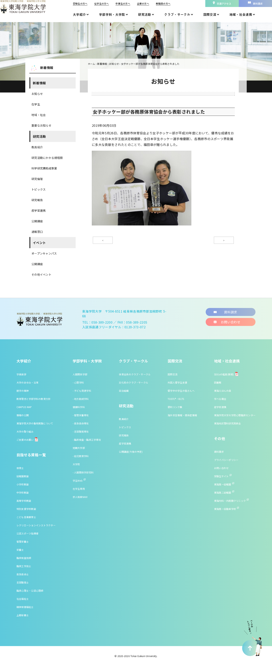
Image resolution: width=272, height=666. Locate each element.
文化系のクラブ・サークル (133, 382)
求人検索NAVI (80, 497)
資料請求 (219, 451)
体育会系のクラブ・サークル (135, 374)
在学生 (35, 104)
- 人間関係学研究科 (83, 472)
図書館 (217, 382)
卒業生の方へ (122, 3)
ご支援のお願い (25, 439)
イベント (39, 242)
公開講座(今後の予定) (131, 451)
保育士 (20, 468)
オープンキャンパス (44, 253)
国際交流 (175, 360)
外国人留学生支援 (177, 382)
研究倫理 (37, 179)
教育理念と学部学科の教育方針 (34, 398)
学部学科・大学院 (87, 360)
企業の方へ (143, 3)
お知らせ (37, 94)
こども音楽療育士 (26, 517)
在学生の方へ (101, 3)
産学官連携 (38, 210)
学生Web (78, 480)
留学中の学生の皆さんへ (181, 390)
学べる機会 (220, 398)
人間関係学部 (80, 374)
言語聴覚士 (23, 582)
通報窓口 (37, 232)
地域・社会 (38, 115)
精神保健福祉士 (25, 607)
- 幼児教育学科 (81, 456)
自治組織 (124, 390)
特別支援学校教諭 (26, 509)
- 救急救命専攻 (81, 423)
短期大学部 (79, 448)
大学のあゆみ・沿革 (27, 382)
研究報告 (37, 200)
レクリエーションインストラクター (36, 525)
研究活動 (39, 136)
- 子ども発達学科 (82, 390)
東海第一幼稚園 (222, 484)
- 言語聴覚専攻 (81, 431)
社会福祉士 (23, 598)
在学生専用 (79, 488)
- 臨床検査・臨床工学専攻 (87, 439)
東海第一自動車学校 (225, 509)
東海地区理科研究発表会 (227, 423)
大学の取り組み (25, 431)
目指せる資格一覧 (31, 454)
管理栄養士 (23, 541)
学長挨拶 (21, 374)
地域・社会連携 (227, 360)
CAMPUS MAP (24, 407)
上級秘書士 (23, 615)
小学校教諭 (23, 484)
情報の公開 (23, 415)
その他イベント (41, 274)
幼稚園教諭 (23, 476)
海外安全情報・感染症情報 (182, 415)
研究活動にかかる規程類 (47, 158)
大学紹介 (24, 360)
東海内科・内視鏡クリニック (230, 500)
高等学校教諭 (24, 500)
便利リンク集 (175, 407)
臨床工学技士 (24, 566)
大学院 (76, 464)
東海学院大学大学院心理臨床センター (234, 415)
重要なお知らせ (41, 125)
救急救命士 (23, 574)
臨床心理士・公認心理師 (30, 590)
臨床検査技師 (24, 558)
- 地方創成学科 (81, 398)
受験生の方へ (80, 3)
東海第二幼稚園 (222, 492)
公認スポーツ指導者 (27, 533)
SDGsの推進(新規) (224, 374)
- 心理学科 (78, 382)
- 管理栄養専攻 (81, 415)
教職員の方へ (163, 3)
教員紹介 (37, 147)
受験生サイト (221, 476)
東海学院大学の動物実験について (35, 423)
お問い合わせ (221, 468)
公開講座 (37, 221)
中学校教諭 (23, 492)
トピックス (38, 189)
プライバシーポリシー (226, 459)
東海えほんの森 (222, 390)
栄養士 (20, 549)
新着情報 (39, 83)
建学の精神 (23, 390)
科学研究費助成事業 (44, 168)
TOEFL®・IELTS (176, 398)
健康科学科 (79, 407)
